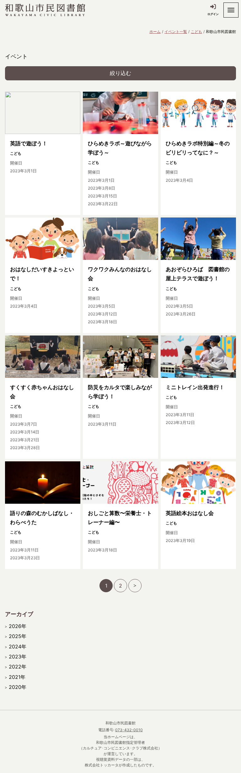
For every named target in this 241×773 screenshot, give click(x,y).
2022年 (17, 666)
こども (196, 31)
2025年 (17, 636)
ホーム (155, 31)
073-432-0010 (129, 729)
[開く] (230, 10)
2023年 (17, 656)
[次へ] (135, 585)
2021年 (17, 677)
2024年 (17, 646)
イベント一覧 (175, 31)
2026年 (17, 626)
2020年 (17, 687)
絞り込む (120, 73)
